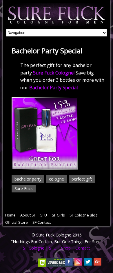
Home (10, 215)
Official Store (16, 222)
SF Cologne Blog (83, 215)
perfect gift (82, 179)
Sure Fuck (23, 188)
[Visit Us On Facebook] (68, 263)
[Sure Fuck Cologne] (56, 23)
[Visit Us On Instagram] (78, 263)
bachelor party (27, 179)
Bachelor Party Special (53, 87)
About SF (28, 215)
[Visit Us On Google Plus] (97, 263)
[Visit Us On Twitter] (87, 263)
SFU (43, 215)
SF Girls (58, 215)
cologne (56, 179)
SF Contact (41, 222)
